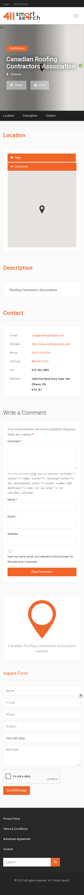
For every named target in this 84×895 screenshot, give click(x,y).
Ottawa (16, 74)
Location (8, 115)
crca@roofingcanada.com (48, 335)
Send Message (16, 790)
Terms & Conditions (15, 828)
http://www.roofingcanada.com (51, 344)
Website (13, 533)
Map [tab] (18, 157)
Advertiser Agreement (16, 839)
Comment (15, 441)
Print (41, 85)
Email (12, 516)
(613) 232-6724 (41, 352)
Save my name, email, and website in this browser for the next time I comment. (40, 559)
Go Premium (21, 4)
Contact (51, 115)
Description (30, 115)
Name (12, 499)
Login (6, 4)
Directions (21, 166)
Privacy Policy (11, 818)
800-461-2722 (40, 361)
